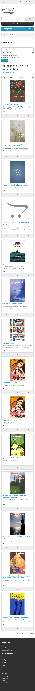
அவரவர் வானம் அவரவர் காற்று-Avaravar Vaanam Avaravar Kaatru (16, 144)
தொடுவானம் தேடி (8, 343)
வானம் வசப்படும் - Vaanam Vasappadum (16, 617)
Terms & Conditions (6, 651)
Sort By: (5, 77)
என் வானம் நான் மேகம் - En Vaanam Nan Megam (16, 223)
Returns (3, 658)
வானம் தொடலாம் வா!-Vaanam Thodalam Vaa (16, 537)
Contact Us (4, 656)
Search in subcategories (10, 55)
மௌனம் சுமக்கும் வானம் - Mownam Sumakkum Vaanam (14, 496)
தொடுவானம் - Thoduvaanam (12, 303)
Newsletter (4, 682)
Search (11, 35)
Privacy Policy (5, 649)
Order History (5, 678)
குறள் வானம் (6, 264)
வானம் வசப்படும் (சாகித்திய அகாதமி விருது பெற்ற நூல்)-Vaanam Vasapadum (16, 577)
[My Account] (24, 2)
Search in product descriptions (11, 57)
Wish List (3, 680)
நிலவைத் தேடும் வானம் (10, 382)
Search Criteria (5, 46)
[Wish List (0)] (26, 2)
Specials (3, 671)
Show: (21, 77)
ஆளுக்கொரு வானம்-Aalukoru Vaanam (15, 185)
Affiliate (3, 669)
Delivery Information (7, 647)
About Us (4, 645)
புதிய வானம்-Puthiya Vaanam (13, 458)
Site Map (3, 660)
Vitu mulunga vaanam (10, 104)
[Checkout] (32, 2)
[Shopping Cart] (29, 2)
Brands (3, 665)
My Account (4, 676)
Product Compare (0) (8, 73)
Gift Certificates (5, 667)
